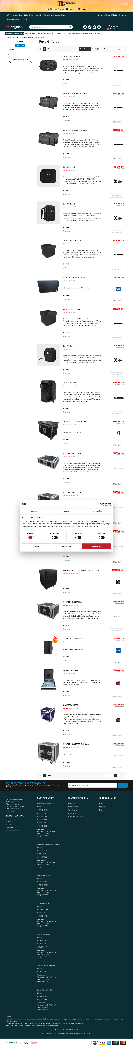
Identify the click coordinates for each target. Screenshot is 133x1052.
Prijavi (122, 785)
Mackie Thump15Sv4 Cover (72, 241)
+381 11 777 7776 (42, 851)
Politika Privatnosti (73, 807)
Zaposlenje (38, 15)
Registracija (102, 807)
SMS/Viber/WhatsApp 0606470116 (17, 20)
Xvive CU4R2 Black (69, 204)
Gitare (34, 33)
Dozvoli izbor (66, 546)
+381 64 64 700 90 (42, 996)
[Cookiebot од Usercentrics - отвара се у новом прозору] (102, 504)
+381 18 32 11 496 (42, 909)
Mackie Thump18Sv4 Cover (72, 309)
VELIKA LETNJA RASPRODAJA (15, 33)
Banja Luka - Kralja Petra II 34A (46, 965)
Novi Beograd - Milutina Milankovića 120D (49, 844)
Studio (65, 33)
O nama (31, 15)
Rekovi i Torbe (74, 59)
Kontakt (63, 15)
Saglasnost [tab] (35, 511)
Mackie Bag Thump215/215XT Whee (75, 130)
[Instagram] (89, 27)
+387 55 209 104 (42, 941)
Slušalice (71, 33)
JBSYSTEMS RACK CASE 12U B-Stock (76, 744)
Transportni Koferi (75, 425)
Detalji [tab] (66, 511)
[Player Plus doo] (14, 27)
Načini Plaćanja (72, 813)
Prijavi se (114, 15)
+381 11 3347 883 (42, 816)
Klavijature (42, 33)
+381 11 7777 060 (42, 857)
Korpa (101, 803)
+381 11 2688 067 (42, 819)
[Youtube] (99, 27)
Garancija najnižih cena (13, 831)
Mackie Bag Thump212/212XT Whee (75, 94)
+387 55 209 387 (42, 944)
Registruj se (122, 15)
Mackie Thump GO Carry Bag (72, 57)
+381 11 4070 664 (42, 999)
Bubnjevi (50, 33)
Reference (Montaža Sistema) (51, 15)
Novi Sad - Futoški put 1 (44, 875)
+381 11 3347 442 (42, 810)
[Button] (70, 27)
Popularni (120, 49)
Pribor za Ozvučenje (27, 37)
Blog (20, 15)
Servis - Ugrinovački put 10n (45, 990)
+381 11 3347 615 (42, 813)
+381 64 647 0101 (42, 916)
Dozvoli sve (96, 546)
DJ (30, 33)
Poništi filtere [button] (20, 45)
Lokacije (25, 15)
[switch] (55, 537)
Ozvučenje (57, 33)
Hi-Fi (26, 33)
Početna (8, 37)
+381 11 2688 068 (42, 823)
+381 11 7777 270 (42, 854)
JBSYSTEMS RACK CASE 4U (72, 453)
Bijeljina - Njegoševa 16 (43, 934)
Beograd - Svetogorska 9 (44, 803)
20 (98, 49)
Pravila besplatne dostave (76, 816)
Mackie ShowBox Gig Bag (71, 383)
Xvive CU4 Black (68, 346)
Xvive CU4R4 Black (69, 167)
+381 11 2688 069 (42, 826)
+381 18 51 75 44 (42, 913)
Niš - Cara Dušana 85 (43, 903)
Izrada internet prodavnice (77, 1034)
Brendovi (15, 15)
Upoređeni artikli (85, 49)
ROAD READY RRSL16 (70, 670)
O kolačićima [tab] (97, 511)
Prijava (101, 810)
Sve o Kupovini (72, 810)
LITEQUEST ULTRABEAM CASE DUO (75, 422)
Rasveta (79, 33)
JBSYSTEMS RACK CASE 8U (72, 492)
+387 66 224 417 (42, 947)
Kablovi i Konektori (89, 33)
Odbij (37, 546)
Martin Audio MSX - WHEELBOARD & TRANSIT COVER (81, 570)
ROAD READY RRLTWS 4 (71, 705)
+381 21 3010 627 (42, 885)
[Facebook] (85, 27)
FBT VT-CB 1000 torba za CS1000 (74, 278)
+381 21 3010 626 (42, 882)
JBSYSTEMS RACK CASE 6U (72, 602)
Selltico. (88, 1034)
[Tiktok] (94, 27)
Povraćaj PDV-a (72, 803)
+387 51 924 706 (42, 972)
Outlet (99, 33)
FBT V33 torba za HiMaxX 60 (72, 639)
